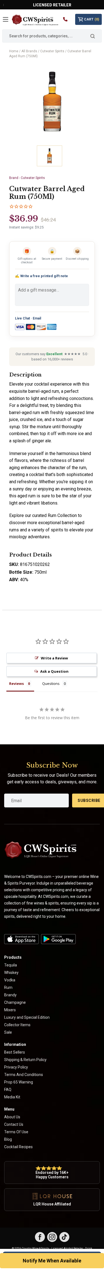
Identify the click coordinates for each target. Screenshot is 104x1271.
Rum (8, 987)
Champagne (15, 1002)
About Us (12, 1117)
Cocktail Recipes (18, 1147)
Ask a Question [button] (54, 671)
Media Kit (12, 1097)
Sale (8, 1032)
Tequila (10, 965)
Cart (91, 19)
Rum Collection (62, 515)
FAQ (7, 1089)
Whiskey (11, 972)
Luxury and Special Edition (27, 1017)
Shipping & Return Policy (25, 1059)
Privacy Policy (16, 1067)
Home (13, 51)
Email (37, 318)
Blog (8, 1139)
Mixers (10, 1010)
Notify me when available (52, 1261)
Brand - (27, 178)
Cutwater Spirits (52, 51)
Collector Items (17, 1025)
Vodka (9, 980)
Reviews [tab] (16, 683)
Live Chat (22, 318)
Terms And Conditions (23, 1074)
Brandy (10, 995)
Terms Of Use (16, 1132)
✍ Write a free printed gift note (41, 276)
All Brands (29, 51)
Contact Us (13, 1124)
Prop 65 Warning (18, 1082)
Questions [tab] (51, 683)
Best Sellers (14, 1052)
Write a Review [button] (54, 658)
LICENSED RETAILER (52, 5)
